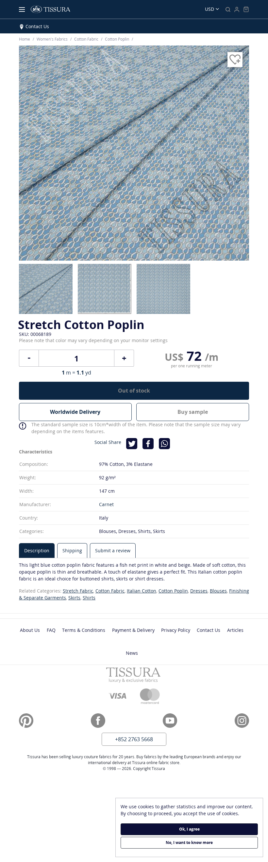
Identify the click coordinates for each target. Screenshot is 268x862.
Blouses (218, 591)
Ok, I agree (189, 829)
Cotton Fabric (110, 591)
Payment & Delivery (133, 630)
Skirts (74, 598)
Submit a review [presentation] (112, 550)
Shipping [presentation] (72, 550)
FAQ (51, 630)
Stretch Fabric (78, 591)
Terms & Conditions (83, 630)
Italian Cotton (141, 591)
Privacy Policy (175, 630)
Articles (235, 630)
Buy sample (192, 411)
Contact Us (37, 26)
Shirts (89, 598)
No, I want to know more (189, 842)
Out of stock (134, 390)
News (132, 653)
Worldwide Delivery (75, 411)
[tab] (37, 550)
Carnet (106, 504)
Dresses (199, 591)
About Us (30, 630)
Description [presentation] (36, 550)
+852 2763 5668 (134, 739)
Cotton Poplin (173, 591)
